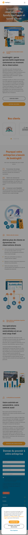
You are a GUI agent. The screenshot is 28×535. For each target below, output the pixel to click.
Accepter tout (14, 522)
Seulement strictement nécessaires (14, 526)
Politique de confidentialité (11, 516)
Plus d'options (14, 530)
